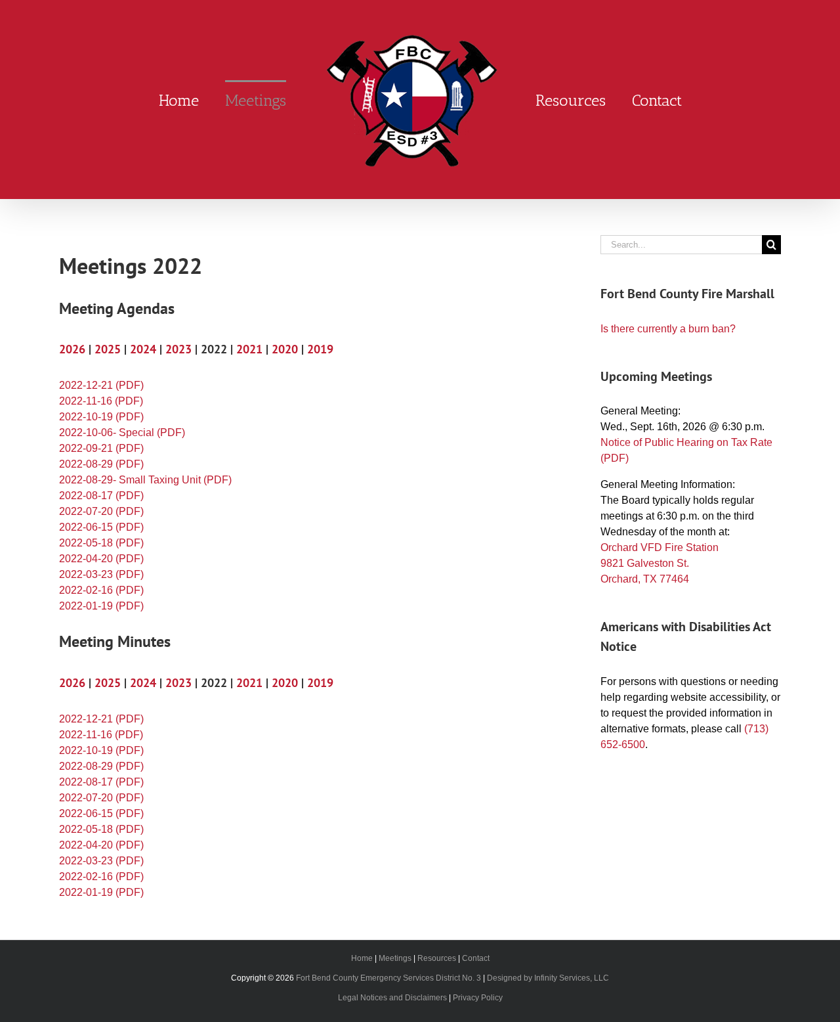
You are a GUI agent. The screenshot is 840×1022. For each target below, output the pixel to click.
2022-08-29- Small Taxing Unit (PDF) (145, 479)
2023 (178, 349)
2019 (320, 349)
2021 (249, 349)
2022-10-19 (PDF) (101, 416)
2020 (285, 349)
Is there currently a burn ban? (668, 328)
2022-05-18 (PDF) (101, 542)
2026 (72, 349)
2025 (107, 349)
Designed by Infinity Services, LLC (548, 978)
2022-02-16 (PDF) (101, 590)
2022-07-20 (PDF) (101, 511)
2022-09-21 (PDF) (101, 448)
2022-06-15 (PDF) (101, 527)
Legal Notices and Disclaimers (392, 997)
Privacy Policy (478, 997)
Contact (476, 958)
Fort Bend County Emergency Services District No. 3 (388, 978)
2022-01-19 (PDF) (101, 605)
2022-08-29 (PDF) (101, 464)
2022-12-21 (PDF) (101, 385)
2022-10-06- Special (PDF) (122, 432)
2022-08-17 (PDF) (101, 495)
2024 (143, 349)
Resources (436, 958)
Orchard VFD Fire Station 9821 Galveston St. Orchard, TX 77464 (659, 563)
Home (362, 958)
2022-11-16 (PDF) (101, 401)
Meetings (395, 958)
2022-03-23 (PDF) (101, 574)
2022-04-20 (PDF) (101, 558)
